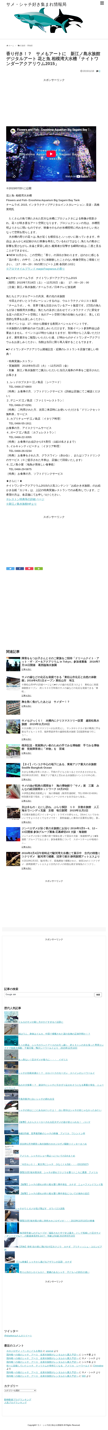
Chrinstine (98, 1366)
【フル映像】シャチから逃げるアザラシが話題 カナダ (43, 1262)
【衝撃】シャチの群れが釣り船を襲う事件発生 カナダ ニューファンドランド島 (61, 1184)
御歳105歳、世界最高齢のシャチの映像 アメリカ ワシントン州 (51, 1133)
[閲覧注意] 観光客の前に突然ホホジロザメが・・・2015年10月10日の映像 (57, 1221)
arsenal (49, 1351)
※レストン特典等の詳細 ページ (25, 499)
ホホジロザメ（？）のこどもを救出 (24, 1351)
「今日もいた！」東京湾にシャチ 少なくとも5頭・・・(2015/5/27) (54, 1164)
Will (84, 1376)
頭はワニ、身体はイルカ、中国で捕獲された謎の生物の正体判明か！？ (54, 1034)
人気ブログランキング (15, 1402)
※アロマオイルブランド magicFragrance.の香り (35, 268)
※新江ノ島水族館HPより (21, 503)
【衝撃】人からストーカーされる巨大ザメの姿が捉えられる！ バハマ (54, 1122)
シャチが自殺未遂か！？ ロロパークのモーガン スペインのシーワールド (56, 1073)
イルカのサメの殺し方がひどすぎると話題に (40, 1022)
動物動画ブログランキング (17, 1399)
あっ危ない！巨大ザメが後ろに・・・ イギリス (43, 1059)
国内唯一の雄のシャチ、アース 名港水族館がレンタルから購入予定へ (42, 1354)
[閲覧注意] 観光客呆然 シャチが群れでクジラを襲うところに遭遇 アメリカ (59, 1172)
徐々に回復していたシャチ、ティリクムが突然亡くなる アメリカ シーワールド (48, 1366)
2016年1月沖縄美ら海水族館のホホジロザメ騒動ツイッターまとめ (53, 1144)
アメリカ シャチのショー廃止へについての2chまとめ (47, 1156)
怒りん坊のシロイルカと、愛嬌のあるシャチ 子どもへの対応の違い (54, 1272)
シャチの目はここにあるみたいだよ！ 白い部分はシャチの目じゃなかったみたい (60, 1110)
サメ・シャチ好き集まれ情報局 (36, 4)
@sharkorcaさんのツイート (18, 1335)
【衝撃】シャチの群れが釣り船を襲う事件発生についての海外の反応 (54, 1193)
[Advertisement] (54, 102)
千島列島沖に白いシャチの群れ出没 (36, 1099)
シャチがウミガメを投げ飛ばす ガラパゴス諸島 (40, 1208)
